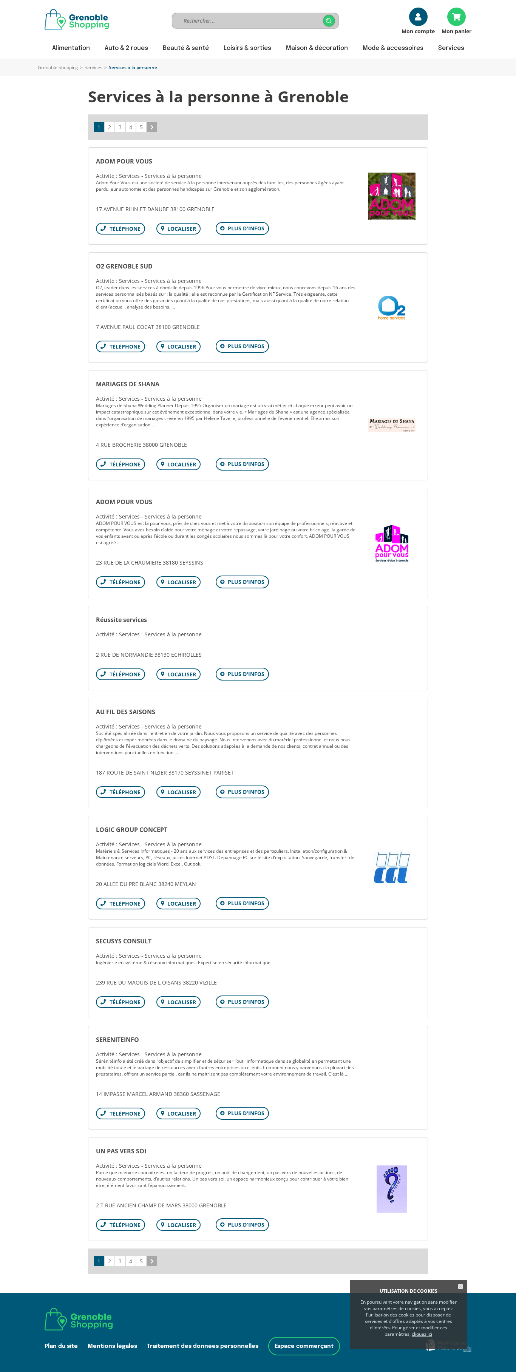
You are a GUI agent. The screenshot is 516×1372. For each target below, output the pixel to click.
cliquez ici (422, 1334)
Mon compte (418, 31)
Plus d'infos (246, 228)
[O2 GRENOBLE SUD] (391, 307)
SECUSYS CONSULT (123, 941)
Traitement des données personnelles (202, 1346)
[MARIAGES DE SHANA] (392, 425)
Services (93, 67)
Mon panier (456, 31)
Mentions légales (112, 1346)
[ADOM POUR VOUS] (392, 196)
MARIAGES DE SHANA (127, 384)
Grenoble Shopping (58, 67)
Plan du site (61, 1346)
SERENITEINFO (117, 1040)
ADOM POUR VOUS (124, 161)
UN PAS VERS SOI (121, 1151)
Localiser (181, 228)
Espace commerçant (304, 1346)
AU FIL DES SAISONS (125, 712)
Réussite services (121, 620)
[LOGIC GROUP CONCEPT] (392, 867)
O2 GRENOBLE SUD (124, 266)
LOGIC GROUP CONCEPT (131, 830)
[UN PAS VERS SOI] (392, 1189)
